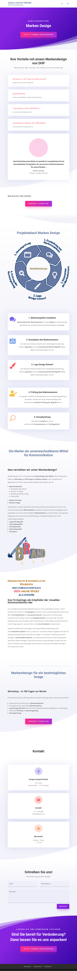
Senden (63, 906)
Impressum (27, 966)
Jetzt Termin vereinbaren (39, 34)
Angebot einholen (38, 203)
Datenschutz (38, 966)
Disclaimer (47, 966)
